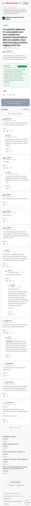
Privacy (21, 496)
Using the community (7, 496)
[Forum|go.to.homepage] (11, 3)
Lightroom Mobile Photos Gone (10, 444)
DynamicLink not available (9, 436)
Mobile (4, 91)
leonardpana (8, 157)
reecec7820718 (8, 51)
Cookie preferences (7, 498)
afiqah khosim (8, 320)
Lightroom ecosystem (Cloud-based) (10, 8)
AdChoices (7, 504)
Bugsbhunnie (8, 118)
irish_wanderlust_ (9, 402)
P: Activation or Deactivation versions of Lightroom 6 (15, 459)
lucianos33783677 (9, 382)
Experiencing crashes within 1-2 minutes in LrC (14, 451)
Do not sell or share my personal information (12, 501)
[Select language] (20, 3)
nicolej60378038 (9, 363)
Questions (23, 8)
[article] (15, 125)
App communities (12, 7)
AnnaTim (7, 250)
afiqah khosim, (10, 341)
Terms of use (16, 496)
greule (8, 65)
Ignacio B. (10, 270)
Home (4, 7)
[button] (3, 3)
